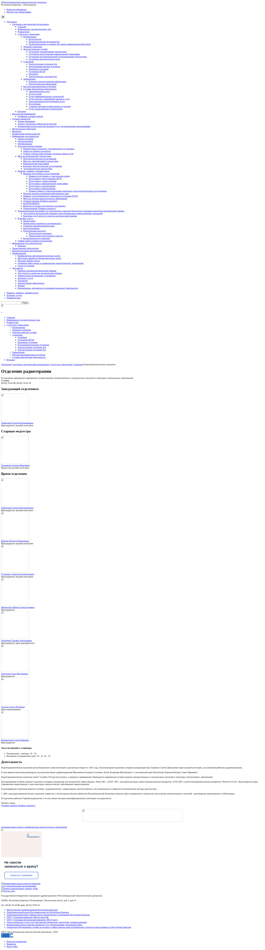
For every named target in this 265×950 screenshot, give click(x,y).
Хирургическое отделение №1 (43, 76)
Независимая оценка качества (26, 134)
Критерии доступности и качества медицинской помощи (50, 216)
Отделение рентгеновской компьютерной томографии (54, 54)
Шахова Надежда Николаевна (15, 541)
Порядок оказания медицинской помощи (37, 271)
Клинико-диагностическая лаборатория (47, 81)
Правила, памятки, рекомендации (33, 171)
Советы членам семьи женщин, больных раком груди (48, 154)
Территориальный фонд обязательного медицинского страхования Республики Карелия (48, 915)
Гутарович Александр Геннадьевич (17, 574)
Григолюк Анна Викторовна (14, 674)
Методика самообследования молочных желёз (39, 258)
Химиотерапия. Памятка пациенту (39, 208)
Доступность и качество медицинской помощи (40, 273)
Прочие (21, 285)
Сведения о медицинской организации (30, 24)
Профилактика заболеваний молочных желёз (39, 256)
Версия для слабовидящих (19, 12)
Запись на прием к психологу (37, 151)
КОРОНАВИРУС (31, 203)
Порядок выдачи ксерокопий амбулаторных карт (46, 193)
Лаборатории (29, 79)
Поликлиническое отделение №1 (44, 42)
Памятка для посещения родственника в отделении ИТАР (50, 196)
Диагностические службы (35, 49)
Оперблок (33, 74)
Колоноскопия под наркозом (36, 238)
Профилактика (19, 253)
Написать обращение (16, 9)
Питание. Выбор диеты (29, 261)
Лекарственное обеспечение (25, 248)
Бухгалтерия (34, 104)
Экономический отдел (39, 91)
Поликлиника (29, 37)
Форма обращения (26, 121)
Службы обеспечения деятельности (40, 89)
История (22, 111)
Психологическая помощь (30, 146)
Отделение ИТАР (37, 71)
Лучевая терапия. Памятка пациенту (40, 201)
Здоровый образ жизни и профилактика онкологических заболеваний (51, 263)
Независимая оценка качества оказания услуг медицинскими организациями (54, 126)
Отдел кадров (35, 94)
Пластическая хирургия (34, 231)
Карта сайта (12, 946)
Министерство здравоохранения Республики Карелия (32, 910)
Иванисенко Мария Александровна (18, 607)
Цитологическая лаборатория (42, 84)
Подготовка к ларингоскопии (43, 181)
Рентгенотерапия (31, 228)
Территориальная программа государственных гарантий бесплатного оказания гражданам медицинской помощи (71, 211)
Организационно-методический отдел (47, 101)
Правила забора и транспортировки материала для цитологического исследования (68, 191)
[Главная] (24, 2)
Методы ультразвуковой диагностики (40, 161)
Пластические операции (40, 233)
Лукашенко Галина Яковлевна (15, 465)
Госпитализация (25, 141)
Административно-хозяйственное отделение (50, 106)
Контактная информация (23, 114)
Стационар (28, 61)
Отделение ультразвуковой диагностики (48, 51)
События (22, 27)
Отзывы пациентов (21, 119)
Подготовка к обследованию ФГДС (45, 178)
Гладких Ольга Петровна (13, 707)
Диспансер (12, 22)
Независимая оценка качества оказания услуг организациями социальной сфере (44, 925)
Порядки (22, 246)
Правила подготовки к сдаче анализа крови (49, 176)
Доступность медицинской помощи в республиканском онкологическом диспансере (63, 213)
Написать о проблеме (21, 875)
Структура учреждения (28, 34)
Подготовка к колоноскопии (42, 186)
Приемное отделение (39, 69)
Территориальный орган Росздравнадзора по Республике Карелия (38, 912)
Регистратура (35, 39)
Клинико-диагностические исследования (42, 166)
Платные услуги (25, 218)
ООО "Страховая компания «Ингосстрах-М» (28, 917)
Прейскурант (29, 221)
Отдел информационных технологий (46, 96)
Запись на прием (25, 139)
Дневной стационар (32, 47)
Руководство (24, 32)
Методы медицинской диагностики (34, 156)
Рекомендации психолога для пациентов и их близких (48, 149)
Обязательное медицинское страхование (37, 276)
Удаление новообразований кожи (39, 226)
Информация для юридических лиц (34, 29)
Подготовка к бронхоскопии (42, 188)
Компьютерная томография (36, 164)
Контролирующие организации (27, 251)
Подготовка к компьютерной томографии (48, 183)
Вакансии (16, 131)
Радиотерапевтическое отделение (44, 66)
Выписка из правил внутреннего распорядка (44, 206)
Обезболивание (25, 144)
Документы (17, 268)
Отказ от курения (26, 266)
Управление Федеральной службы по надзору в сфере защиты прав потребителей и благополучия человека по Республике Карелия (69, 927)
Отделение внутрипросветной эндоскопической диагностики (58, 56)
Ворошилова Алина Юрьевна (15, 740)
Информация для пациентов (25, 136)
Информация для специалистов (27, 243)
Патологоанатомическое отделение (39, 86)
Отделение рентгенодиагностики (44, 59)
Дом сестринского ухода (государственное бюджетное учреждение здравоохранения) (47, 922)
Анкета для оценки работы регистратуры (37, 124)
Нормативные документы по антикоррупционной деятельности (48, 288)
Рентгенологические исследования (39, 159)
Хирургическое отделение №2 (43, 64)
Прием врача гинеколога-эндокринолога (42, 223)
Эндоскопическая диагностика (37, 168)
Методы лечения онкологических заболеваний (45, 198)
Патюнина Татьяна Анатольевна (16, 640)
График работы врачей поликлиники (35, 241)
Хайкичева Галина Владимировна (17, 423)
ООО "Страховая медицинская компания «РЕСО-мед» (32, 920)
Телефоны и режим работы (30, 116)
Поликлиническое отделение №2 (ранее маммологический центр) (60, 44)
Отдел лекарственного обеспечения (45, 109)
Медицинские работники (24, 129)
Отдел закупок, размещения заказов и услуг (49, 99)
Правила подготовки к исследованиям (41, 173)
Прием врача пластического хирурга (46, 236)
